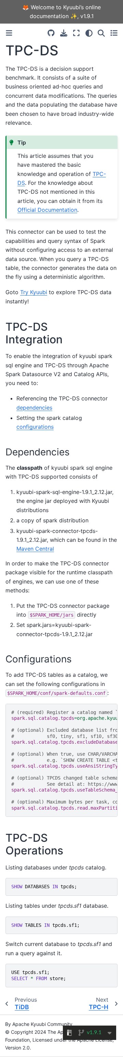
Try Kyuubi (33, 292)
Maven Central (35, 548)
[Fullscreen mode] (76, 33)
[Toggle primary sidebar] (9, 33)
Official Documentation (47, 209)
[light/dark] (89, 33)
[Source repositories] (51, 33)
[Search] (101, 33)
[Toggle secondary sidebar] (114, 33)
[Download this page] (63, 33)
